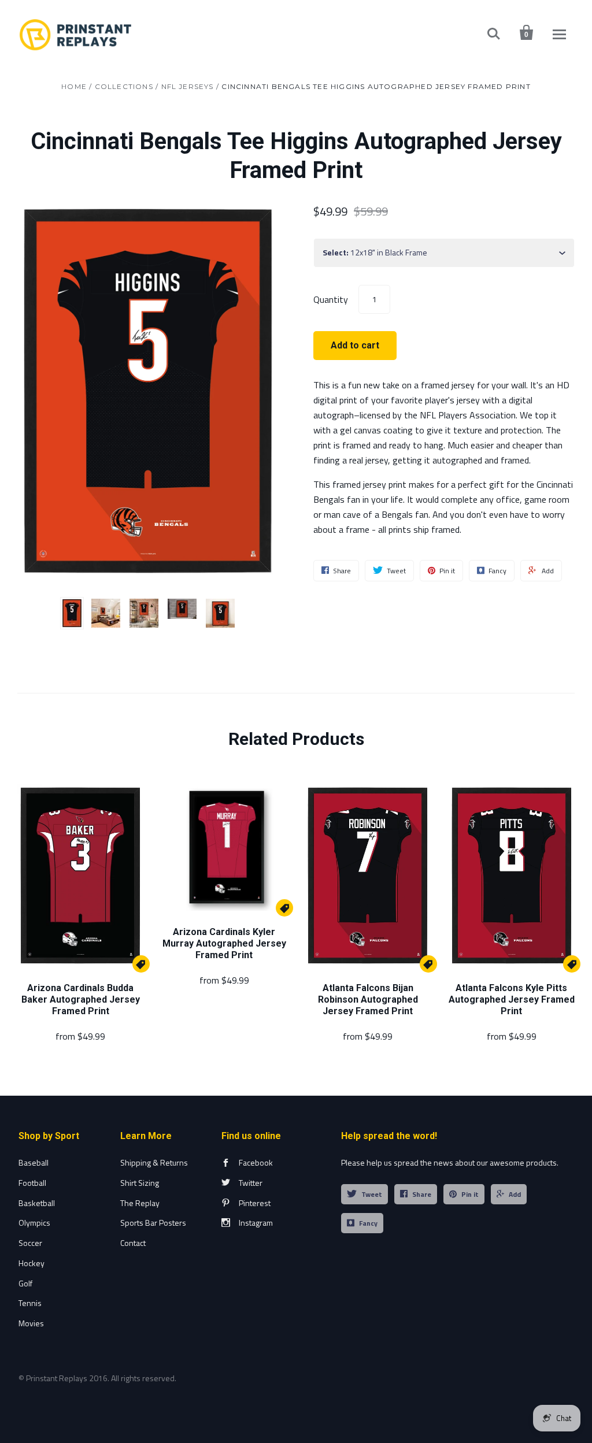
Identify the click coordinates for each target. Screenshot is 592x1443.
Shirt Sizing (139, 1183)
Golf (25, 1283)
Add (515, 1194)
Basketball (36, 1203)
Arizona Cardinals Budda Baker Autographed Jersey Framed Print (80, 999)
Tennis (30, 1303)
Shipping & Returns (154, 1162)
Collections (124, 86)
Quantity (330, 299)
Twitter (250, 1183)
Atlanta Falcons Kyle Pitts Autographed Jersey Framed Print (512, 999)
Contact (133, 1243)
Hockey (31, 1263)
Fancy (368, 1223)
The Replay (140, 1203)
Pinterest (255, 1203)
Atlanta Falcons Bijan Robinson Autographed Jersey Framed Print (368, 999)
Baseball (33, 1162)
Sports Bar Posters (153, 1222)
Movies (31, 1323)
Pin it (470, 1194)
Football (32, 1183)
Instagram (256, 1222)
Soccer (30, 1243)
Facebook (256, 1162)
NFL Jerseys (187, 86)
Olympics (34, 1222)
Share (421, 1194)
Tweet (371, 1194)
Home (74, 86)
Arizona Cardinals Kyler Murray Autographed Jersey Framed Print (224, 943)
